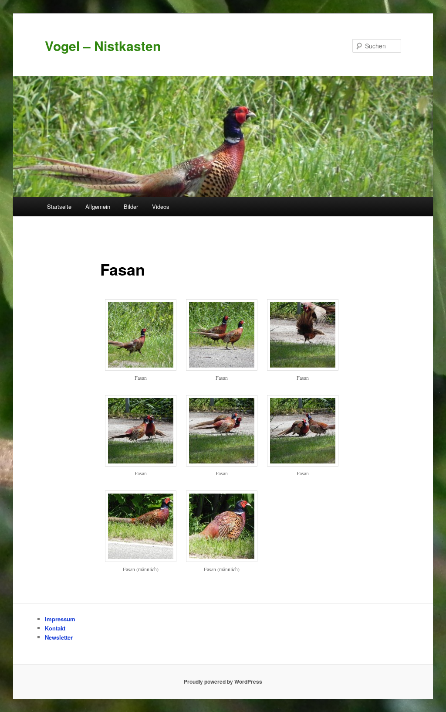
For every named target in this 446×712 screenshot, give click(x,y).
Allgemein (97, 206)
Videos (160, 206)
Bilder (131, 206)
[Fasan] (140, 368)
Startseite (59, 206)
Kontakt (55, 628)
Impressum (60, 619)
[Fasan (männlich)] (140, 559)
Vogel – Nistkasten (103, 45)
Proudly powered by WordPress (223, 681)
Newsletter (59, 637)
